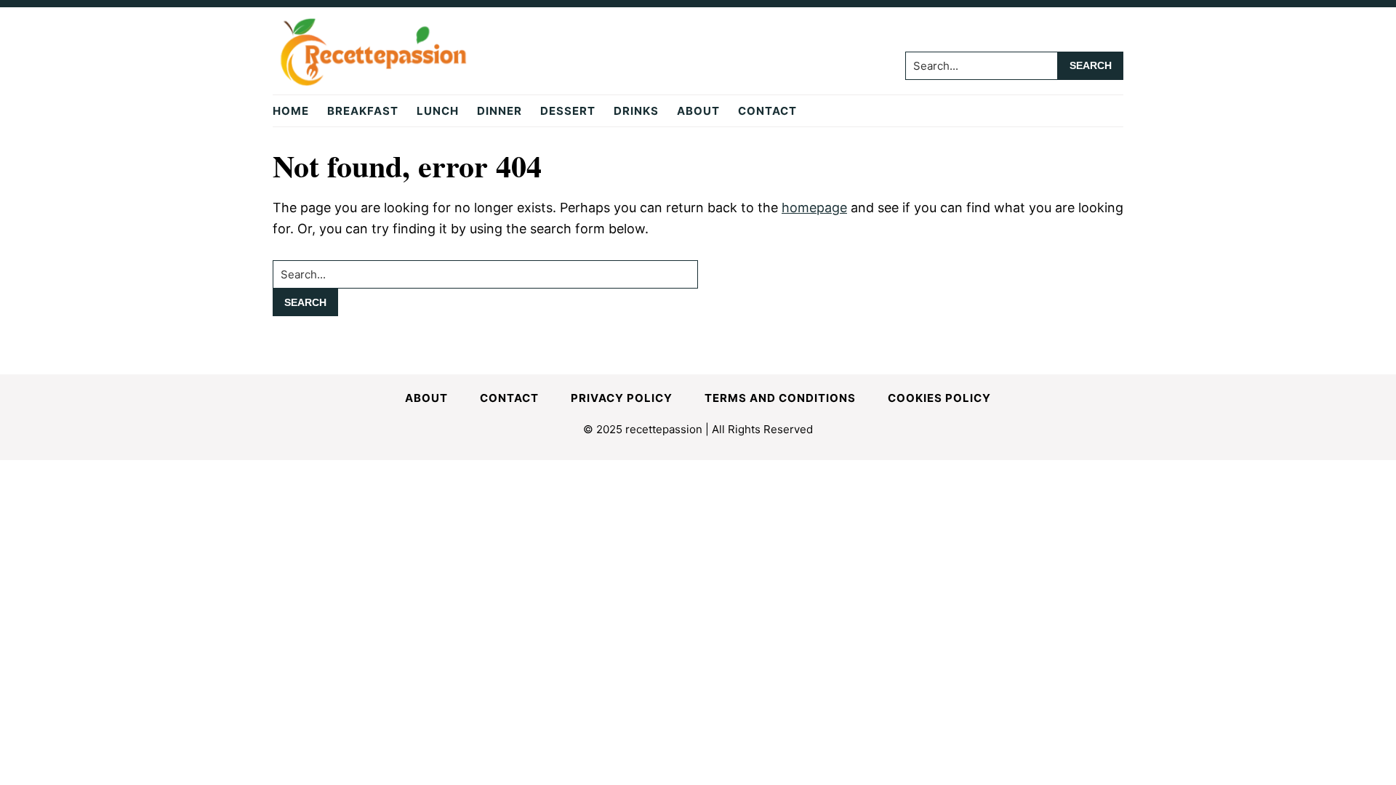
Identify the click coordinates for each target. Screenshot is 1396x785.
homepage (814, 207)
